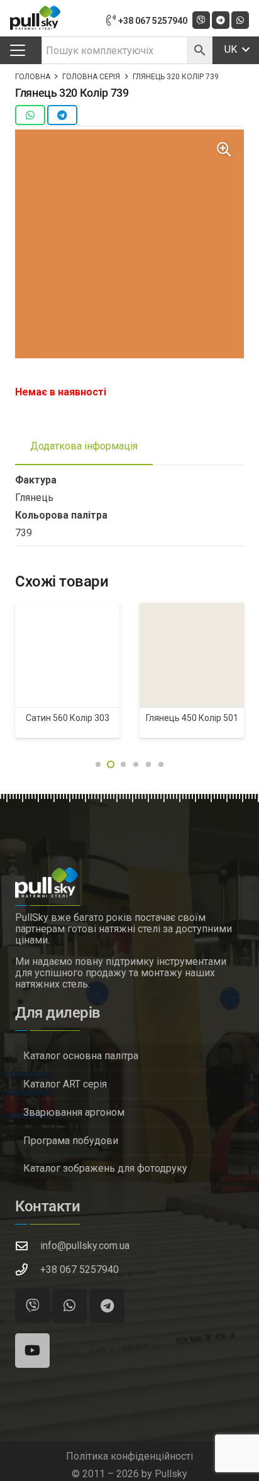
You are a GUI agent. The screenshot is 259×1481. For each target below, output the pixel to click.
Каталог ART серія (65, 1084)
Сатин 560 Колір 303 (67, 718)
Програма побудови (70, 1141)
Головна (32, 76)
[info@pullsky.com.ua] (27, 1246)
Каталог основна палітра (80, 1056)
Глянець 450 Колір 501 (192, 718)
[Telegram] (220, 20)
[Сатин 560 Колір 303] (67, 655)
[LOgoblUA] (35, 18)
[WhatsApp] (240, 20)
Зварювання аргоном (73, 1112)
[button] (17, 50)
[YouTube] (32, 1350)
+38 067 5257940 (79, 1269)
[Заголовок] (201, 20)
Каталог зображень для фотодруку (105, 1168)
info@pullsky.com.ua (85, 1246)
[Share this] (30, 115)
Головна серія (91, 76)
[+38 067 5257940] (27, 1269)
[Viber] (32, 1306)
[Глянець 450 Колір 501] (192, 655)
